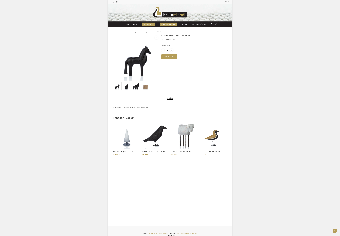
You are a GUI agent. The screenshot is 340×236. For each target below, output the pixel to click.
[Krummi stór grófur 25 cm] (155, 135)
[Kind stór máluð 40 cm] (184, 135)
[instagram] (113, 1)
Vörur (121, 32)
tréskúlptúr (145, 32)
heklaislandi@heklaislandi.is (187, 233)
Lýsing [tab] (170, 98)
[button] (156, 37)
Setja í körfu (169, 56)
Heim (114, 32)
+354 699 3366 (152, 233)
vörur (127, 32)
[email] (116, 1)
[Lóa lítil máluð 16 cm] (213, 135)
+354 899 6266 (163, 233)
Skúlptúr (135, 32)
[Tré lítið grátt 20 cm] (126, 135)
